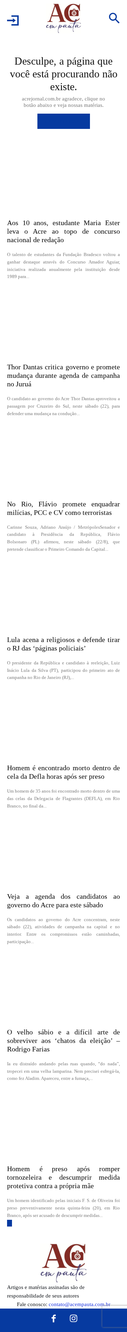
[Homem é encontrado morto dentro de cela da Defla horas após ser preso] (63, 724)
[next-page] (9, 1223)
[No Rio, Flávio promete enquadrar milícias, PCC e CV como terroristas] (63, 460)
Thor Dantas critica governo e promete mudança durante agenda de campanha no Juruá (63, 375)
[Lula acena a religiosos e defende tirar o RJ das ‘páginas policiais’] (63, 596)
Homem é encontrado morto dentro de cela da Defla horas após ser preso (63, 772)
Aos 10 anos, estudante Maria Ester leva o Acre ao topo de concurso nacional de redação (63, 231)
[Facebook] (53, 1319)
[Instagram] (73, 1319)
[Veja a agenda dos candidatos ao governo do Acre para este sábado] (63, 853)
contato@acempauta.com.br (79, 1304)
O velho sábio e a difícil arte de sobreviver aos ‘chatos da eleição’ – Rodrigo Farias (63, 1040)
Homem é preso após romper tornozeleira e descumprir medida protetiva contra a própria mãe (63, 1177)
